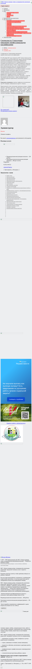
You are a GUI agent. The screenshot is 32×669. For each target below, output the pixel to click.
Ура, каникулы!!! (5, 109)
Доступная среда (11, 203)
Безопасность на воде (12, 194)
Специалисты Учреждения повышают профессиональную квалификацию (13, 43)
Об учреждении (8, 19)
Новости (9, 14)
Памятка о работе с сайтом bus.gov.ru (16, 423)
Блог (5, 11)
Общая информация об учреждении (16, 21)
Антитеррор (10, 183)
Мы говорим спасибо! (12, 185)
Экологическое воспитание (13, 197)
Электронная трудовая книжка (14, 204)
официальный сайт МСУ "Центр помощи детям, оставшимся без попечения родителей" (15, 560)
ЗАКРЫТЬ (3, 608)
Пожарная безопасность (13, 196)
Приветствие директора (13, 12)
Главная (6, 8)
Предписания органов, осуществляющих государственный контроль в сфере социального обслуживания (19, 33)
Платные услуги (11, 193)
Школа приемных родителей (14, 22)
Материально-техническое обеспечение (17, 26)
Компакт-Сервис (5, 562)
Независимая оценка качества (14, 208)
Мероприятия (10, 15)
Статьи (8, 16)
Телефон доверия (11, 207)
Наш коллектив (10, 177)
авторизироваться (11, 138)
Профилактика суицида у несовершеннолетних (19, 190)
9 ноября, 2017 (7, 50)
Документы (6, 10)
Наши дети (9, 175)
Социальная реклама (12, 192)
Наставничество (11, 179)
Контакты (9, 23)
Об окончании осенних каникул (9, 111)
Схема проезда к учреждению (14, 36)
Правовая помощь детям (13, 205)
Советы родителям (11, 186)
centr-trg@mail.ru (8, 167)
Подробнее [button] (6, 162)
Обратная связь (7, 37)
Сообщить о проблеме (16, 399)
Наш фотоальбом (11, 178)
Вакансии (9, 25)
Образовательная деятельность (14, 181)
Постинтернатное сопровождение (15, 27)
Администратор (12, 47)
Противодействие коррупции (11, 18)
